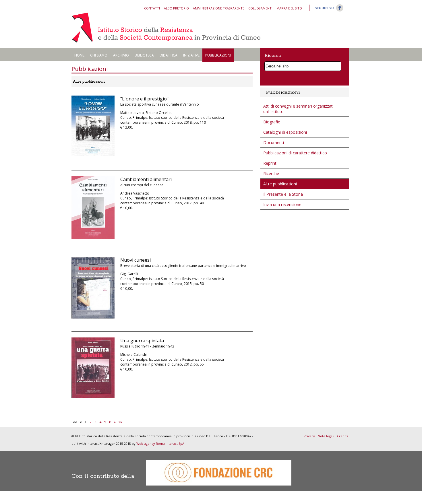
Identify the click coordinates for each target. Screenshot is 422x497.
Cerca (338, 65)
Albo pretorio (176, 8)
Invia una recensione (282, 204)
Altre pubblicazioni (280, 184)
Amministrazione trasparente (218, 8)
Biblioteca (144, 55)
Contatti (152, 8)
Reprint (269, 163)
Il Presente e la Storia (283, 194)
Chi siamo (98, 55)
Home (79, 55)
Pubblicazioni (218, 55)
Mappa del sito (289, 8)
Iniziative (191, 55)
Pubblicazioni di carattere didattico (295, 153)
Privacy (309, 436)
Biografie (271, 122)
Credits (342, 436)
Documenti (273, 142)
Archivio (121, 55)
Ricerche (271, 173)
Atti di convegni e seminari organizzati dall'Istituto (298, 108)
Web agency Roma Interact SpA (160, 443)
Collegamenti (260, 8)
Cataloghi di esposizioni (285, 132)
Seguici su (324, 8)
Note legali (326, 436)
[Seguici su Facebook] (339, 11)
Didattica (168, 55)
